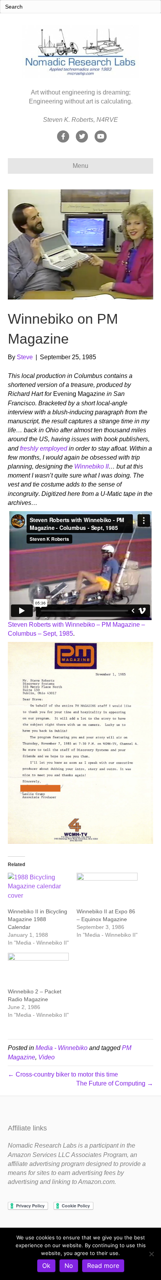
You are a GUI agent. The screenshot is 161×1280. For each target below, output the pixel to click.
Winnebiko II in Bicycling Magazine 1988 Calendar (37, 919)
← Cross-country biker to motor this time (63, 1074)
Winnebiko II (91, 466)
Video (46, 1057)
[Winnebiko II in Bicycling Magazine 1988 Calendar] (38, 890)
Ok (46, 1265)
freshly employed (43, 448)
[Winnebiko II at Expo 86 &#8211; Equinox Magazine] (107, 890)
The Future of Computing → (114, 1083)
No (68, 1265)
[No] (151, 1254)
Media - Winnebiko (62, 1048)
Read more (103, 1265)
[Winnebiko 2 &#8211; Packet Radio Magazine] (38, 970)
